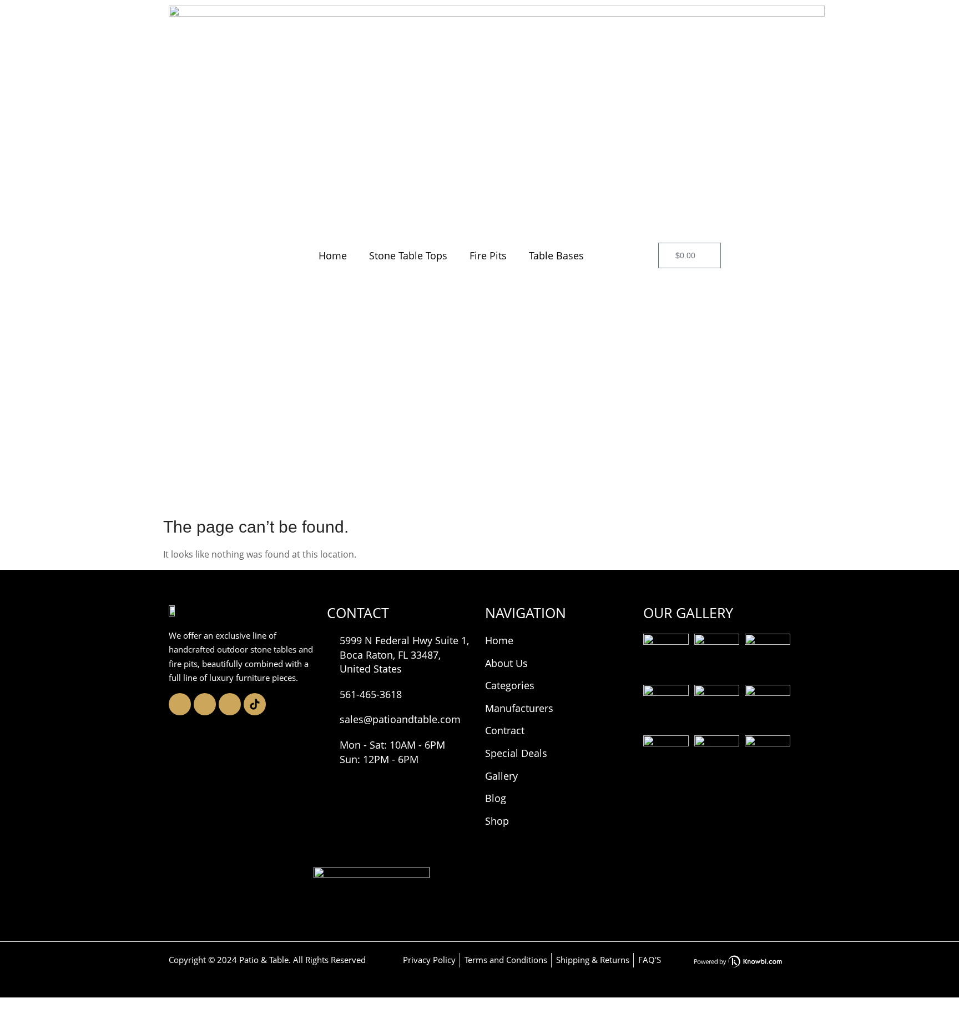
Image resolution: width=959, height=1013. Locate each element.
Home (333, 255)
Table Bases (556, 255)
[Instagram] (180, 704)
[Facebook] (205, 704)
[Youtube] (230, 704)
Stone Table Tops (408, 255)
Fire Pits (488, 255)
